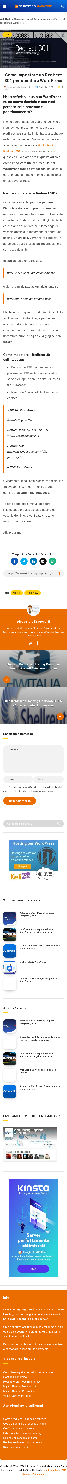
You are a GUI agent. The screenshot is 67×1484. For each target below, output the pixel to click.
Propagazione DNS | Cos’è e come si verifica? (38, 1071)
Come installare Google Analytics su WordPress (38, 979)
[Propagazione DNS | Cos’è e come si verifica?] (9, 1075)
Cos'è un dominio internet (18, 1428)
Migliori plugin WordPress (33, 962)
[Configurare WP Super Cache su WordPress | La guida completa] (9, 934)
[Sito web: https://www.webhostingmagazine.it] (30, 643)
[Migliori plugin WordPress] (9, 967)
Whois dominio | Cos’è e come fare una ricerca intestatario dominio (40, 1038)
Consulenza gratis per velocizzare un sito (28, 1372)
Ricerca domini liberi (15, 1447)
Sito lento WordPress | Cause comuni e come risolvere (40, 947)
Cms (29, 19)
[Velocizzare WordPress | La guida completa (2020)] (9, 918)
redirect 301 (33, 593)
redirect (16, 593)
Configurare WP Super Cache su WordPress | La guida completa (36, 930)
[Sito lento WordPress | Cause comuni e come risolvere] (9, 951)
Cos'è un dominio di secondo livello (24, 1423)
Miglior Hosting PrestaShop (19, 1391)
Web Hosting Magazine (12, 19)
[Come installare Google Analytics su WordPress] (9, 983)
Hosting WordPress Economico (22, 1381)
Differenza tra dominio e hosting (22, 1433)
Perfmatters (38, 1474)
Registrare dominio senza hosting (23, 1442)
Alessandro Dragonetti (33, 621)
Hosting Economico (15, 1377)
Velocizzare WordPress (17, 1395)
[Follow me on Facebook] (37, 643)
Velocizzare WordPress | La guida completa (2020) (37, 914)
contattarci (12, 1349)
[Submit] (58, 823)
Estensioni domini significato (20, 1438)
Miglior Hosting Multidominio (20, 1386)
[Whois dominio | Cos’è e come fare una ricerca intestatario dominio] (9, 1042)
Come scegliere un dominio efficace (24, 1419)
